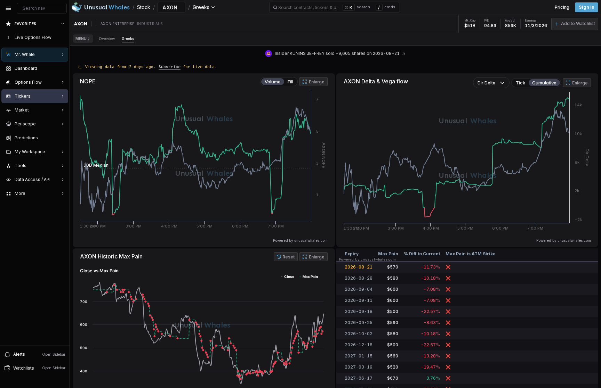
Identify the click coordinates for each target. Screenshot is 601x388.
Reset (288, 256)
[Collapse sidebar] (8, 8)
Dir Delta (486, 82)
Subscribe (170, 66)
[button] (574, 23)
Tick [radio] (520, 82)
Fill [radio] (290, 81)
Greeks (128, 38)
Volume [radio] (273, 81)
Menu (81, 38)
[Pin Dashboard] (61, 68)
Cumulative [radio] (544, 82)
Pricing (562, 7)
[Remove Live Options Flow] (63, 37)
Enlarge (316, 81)
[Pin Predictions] (61, 138)
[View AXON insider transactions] (403, 53)
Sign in (586, 7)
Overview (107, 38)
